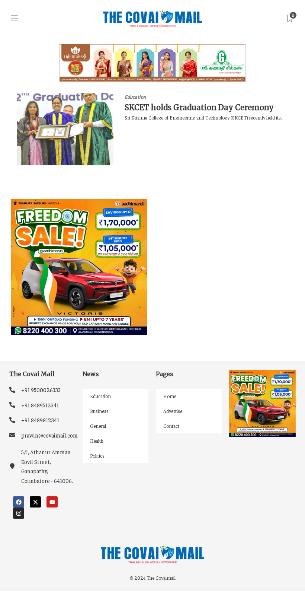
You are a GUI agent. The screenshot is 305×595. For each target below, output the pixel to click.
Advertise (172, 411)
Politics (97, 455)
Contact (171, 426)
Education (135, 97)
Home (169, 396)
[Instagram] (18, 513)
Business (99, 411)
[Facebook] (18, 502)
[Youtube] (52, 502)
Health (96, 441)
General (98, 426)
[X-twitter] (35, 502)
